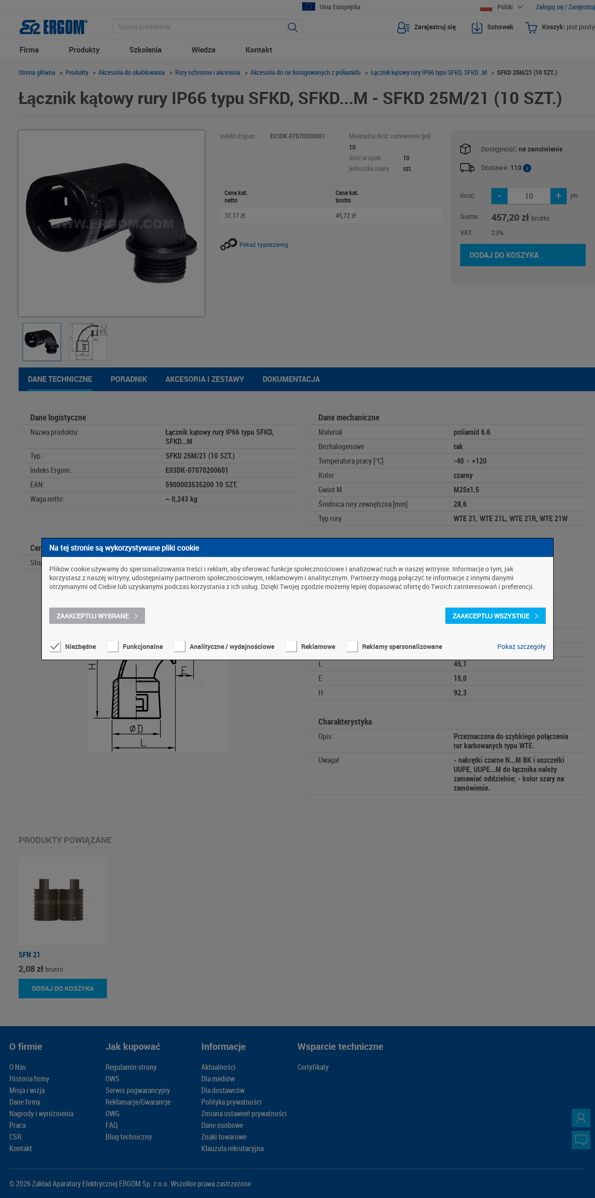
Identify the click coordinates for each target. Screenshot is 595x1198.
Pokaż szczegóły (521, 646)
